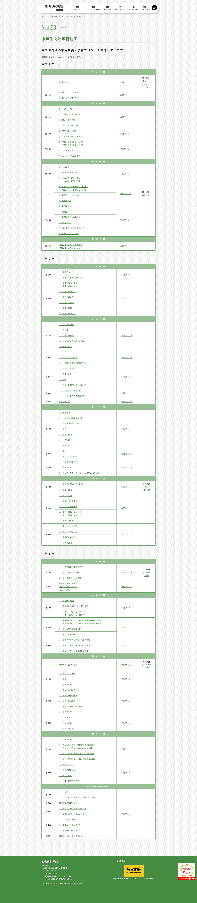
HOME (44, 16)
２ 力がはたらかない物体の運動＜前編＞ (76, 744)
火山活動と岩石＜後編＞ (72, 181)
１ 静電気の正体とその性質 (71, 484)
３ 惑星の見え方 (66, 728)
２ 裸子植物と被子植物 (68, 97)
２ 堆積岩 (63, 211)
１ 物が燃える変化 (67, 368)
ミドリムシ (145, 80)
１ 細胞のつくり (66, 272)
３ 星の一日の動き (67, 701)
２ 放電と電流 (65, 490)
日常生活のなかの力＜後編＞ (70, 247)
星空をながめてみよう (68, 665)
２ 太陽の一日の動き (68, 695)
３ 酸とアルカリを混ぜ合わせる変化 (74, 650)
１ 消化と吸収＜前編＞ (69, 283)
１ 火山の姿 (63, 167)
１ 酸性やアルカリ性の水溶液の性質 (74, 639)
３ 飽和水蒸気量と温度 (69, 423)
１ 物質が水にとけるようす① (71, 141)
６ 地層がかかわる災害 (68, 233)
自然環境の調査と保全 (68, 803)
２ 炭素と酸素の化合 (68, 357)
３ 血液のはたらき (67, 297)
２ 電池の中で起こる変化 (70, 628)
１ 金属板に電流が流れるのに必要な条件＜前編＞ (80, 620)
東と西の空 (146, 665)
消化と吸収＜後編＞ (71, 286)
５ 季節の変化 (65, 712)
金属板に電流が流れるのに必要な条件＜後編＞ (82, 623)
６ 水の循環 (64, 440)
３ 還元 (62, 379)
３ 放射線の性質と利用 (69, 830)
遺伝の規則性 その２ (68, 586)
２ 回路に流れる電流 (68, 501)
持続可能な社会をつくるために (72, 836)
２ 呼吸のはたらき (67, 291)
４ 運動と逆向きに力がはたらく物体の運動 (77, 759)
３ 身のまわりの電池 (68, 634)
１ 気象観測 (64, 412)
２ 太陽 (62, 679)
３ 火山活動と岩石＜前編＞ (70, 178)
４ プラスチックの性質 (68, 125)
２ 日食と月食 (65, 723)
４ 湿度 (62, 429)
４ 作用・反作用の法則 (69, 781)
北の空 (146, 668)
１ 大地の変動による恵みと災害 (72, 808)
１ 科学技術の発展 (67, 819)
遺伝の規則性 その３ (68, 589)
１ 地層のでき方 (65, 206)
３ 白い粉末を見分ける (68, 119)
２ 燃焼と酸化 (65, 374)
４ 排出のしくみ (66, 302)
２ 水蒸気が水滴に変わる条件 (72, 418)
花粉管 (146, 575)
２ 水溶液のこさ (65, 150)
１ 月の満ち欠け (66, 717)
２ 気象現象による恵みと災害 (72, 814)
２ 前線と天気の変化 (68, 456)
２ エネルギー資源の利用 (70, 825)
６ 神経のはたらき (67, 313)
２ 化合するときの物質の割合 (72, 396)
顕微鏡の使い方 (64, 82)
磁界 (146, 487)
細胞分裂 (146, 572)
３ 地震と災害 (64, 200)
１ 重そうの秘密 (66, 324)
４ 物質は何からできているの (72, 341)
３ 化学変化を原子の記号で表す (72, 363)
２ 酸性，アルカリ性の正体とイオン (74, 645)
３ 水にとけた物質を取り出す (71, 156)
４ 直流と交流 (65, 542)
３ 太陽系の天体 (66, 684)
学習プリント (125, 82)
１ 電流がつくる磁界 (68, 526)
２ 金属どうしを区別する (69, 114)
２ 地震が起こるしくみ (68, 195)
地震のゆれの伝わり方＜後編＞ (75, 189)
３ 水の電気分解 (66, 335)
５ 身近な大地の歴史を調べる (71, 228)
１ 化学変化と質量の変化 (70, 390)
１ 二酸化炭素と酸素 (67, 131)
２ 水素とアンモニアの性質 (70, 136)
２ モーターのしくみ (68, 531)
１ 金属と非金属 (65, 109)
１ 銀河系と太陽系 (67, 673)
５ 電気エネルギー (67, 520)
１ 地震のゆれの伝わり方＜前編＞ (73, 186)
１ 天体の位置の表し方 (69, 690)
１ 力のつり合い (66, 764)
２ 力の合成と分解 (67, 770)
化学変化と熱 (64, 401)
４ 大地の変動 (64, 222)
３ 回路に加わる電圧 (68, 506)
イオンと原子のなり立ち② (74, 614)
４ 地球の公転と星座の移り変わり (73, 706)
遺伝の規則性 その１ (68, 583)
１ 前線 (62, 451)
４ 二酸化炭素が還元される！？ (72, 385)
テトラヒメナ (145, 83)
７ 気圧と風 (64, 445)
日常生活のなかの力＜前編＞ (70, 244)
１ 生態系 (63, 792)
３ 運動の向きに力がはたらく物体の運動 (76, 753)
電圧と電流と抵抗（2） (72, 515)
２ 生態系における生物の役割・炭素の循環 (77, 797)
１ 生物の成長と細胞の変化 (71, 567)
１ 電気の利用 (65, 495)
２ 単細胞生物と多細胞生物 (71, 277)
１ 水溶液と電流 (66, 600)
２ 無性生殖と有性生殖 (69, 572)
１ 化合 (62, 352)
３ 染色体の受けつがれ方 (70, 578)
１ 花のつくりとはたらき (69, 92)
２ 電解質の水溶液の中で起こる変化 (74, 606)
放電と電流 (146, 490)
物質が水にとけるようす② (73, 145)
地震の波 (145, 195)
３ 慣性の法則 (65, 775)
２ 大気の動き (65, 467)
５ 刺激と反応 (65, 308)
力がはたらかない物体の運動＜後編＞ (78, 748)
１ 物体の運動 (65, 739)
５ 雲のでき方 (65, 434)
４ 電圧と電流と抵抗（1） (70, 512)
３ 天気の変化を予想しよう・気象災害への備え (79, 473)
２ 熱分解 (63, 330)
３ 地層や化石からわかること (71, 217)
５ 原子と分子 (65, 346)
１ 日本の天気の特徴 (68, 462)
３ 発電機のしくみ (67, 537)
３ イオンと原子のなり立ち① (72, 611)
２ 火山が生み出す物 (67, 172)
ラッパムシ (145, 87)
